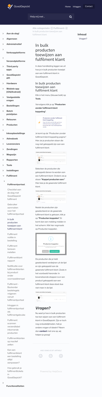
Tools (9, 165)
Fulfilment (11, 175)
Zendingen (12, 149)
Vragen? (83, 38)
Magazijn (11, 154)
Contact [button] (89, 6)
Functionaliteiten (14, 386)
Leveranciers (13, 144)
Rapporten (12, 159)
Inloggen (77, 6)
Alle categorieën (41, 28)
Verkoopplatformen (14, 52)
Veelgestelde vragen (13, 99)
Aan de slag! (12, 33)
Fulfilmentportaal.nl (15, 184)
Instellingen (12, 170)
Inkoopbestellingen (14, 133)
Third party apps (12, 68)
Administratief (14, 44)
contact (43, 331)
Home (68, 6)
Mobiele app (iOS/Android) (13, 90)
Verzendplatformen (14, 61)
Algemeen (11, 38)
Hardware (11, 83)
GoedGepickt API (13, 77)
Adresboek (12, 138)
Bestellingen (12, 105)
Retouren (11, 119)
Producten (11, 124)
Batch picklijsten (11, 113)
